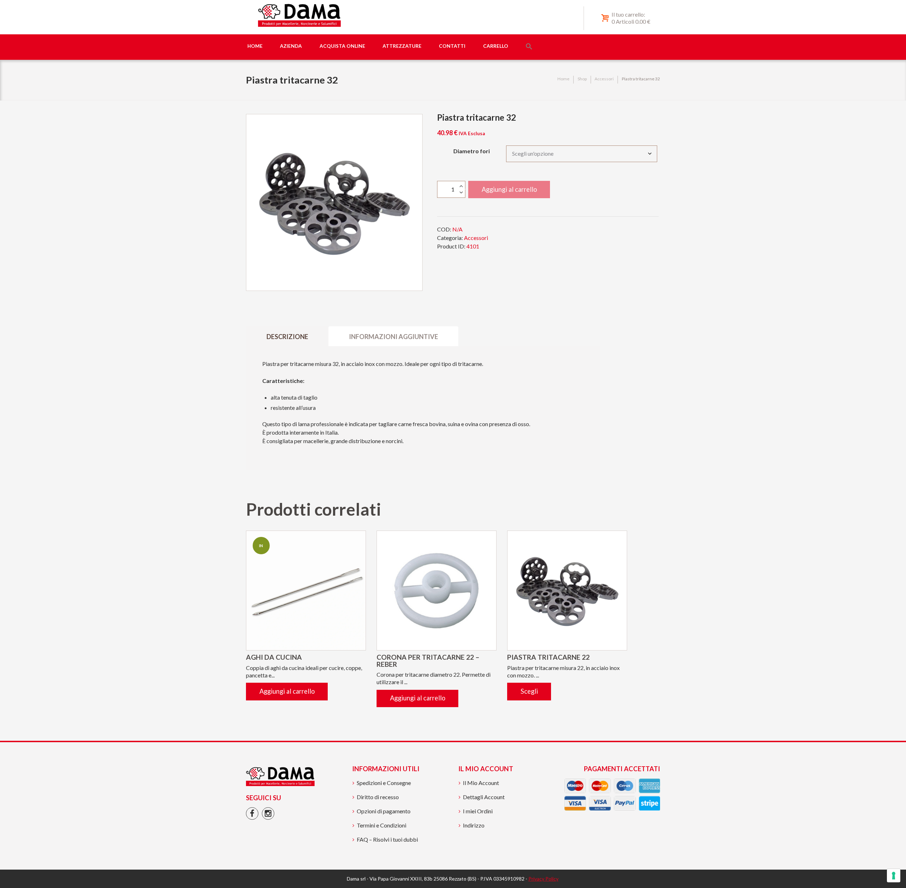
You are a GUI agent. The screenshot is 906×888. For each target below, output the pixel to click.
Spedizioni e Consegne (384, 782)
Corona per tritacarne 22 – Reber (428, 660)
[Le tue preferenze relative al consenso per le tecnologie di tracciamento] (893, 875)
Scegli (529, 691)
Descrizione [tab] (287, 336)
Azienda (291, 46)
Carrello (495, 46)
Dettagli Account (484, 797)
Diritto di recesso (378, 797)
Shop (582, 78)
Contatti (452, 46)
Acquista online (342, 46)
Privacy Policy (543, 879)
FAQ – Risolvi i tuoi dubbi (387, 839)
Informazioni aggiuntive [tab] (393, 336)
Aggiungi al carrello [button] (287, 691)
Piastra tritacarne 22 (548, 657)
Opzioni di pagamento (384, 811)
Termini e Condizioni (381, 825)
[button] (529, 47)
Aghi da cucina (274, 657)
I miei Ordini (478, 811)
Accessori (604, 78)
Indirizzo (473, 825)
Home (255, 46)
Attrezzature (402, 46)
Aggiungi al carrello (509, 189)
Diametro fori (471, 151)
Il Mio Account (481, 782)
